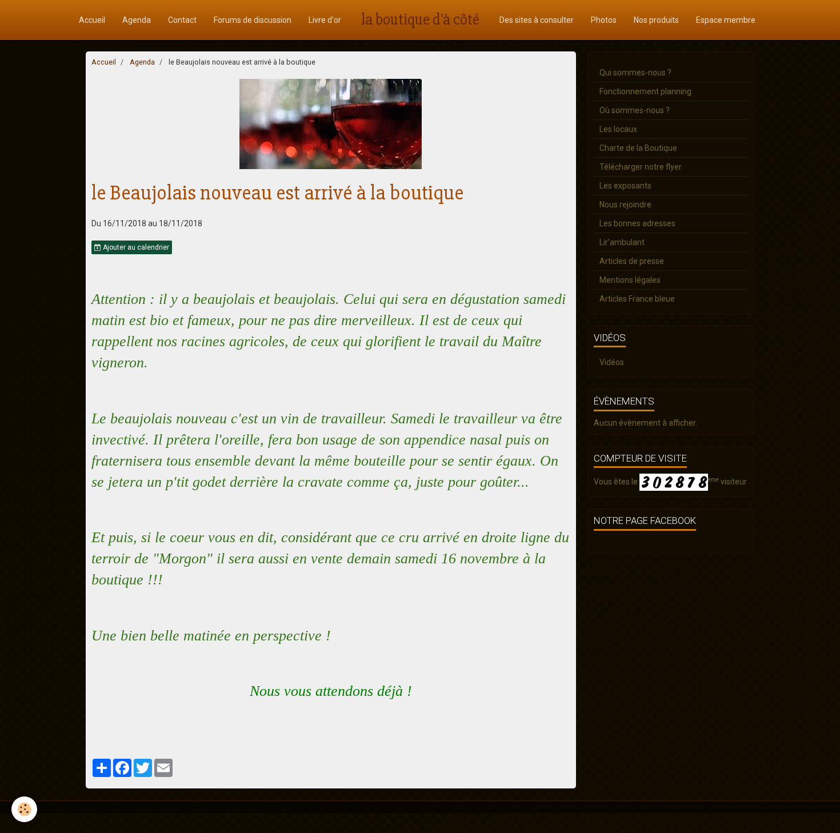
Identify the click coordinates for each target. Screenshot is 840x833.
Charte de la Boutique (638, 148)
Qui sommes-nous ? (635, 72)
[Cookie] (24, 809)
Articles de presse (631, 261)
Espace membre (725, 20)
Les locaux (618, 129)
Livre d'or (325, 20)
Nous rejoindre (625, 204)
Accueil (92, 20)
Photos (604, 20)
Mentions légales (630, 280)
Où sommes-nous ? (634, 110)
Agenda (136, 20)
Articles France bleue (637, 298)
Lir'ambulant (622, 242)
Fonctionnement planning (645, 91)
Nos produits (656, 20)
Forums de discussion (252, 20)
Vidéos (611, 362)
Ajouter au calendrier (135, 247)
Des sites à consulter (536, 20)
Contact (182, 20)
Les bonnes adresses (637, 223)
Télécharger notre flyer (640, 166)
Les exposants (625, 185)
